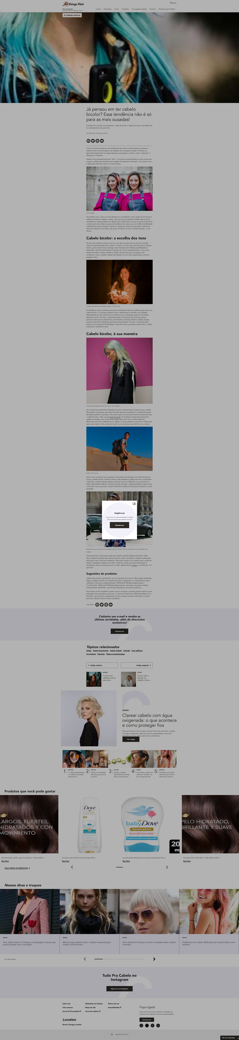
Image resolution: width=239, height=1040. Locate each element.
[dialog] (119, 520)
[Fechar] (134, 504)
